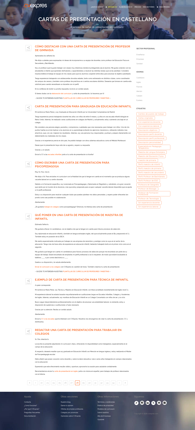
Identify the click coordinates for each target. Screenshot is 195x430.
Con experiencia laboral (148, 126)
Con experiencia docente (149, 122)
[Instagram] (142, 403)
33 (107, 383)
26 (65, 383)
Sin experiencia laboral (148, 207)
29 (83, 383)
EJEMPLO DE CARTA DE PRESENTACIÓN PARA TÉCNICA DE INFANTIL (81, 279)
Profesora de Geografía (148, 185)
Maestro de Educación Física (151, 156)
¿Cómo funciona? (30, 405)
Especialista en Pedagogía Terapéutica (149, 147)
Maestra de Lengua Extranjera (151, 152)
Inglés (138, 82)
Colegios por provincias (69, 412)
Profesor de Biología (147, 189)
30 (89, 383)
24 (53, 383)
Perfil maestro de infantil (149, 164)
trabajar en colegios (51, 207)
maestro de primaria (147, 160)
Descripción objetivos (147, 130)
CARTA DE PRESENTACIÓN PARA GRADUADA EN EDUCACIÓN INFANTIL (83, 106)
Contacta (27, 402)
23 (47, 383)
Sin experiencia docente (149, 203)
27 (71, 383)
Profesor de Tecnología (148, 199)
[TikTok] (137, 403)
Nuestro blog (66, 402)
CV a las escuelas (48, 319)
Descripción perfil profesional (151, 138)
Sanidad (139, 64)
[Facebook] (165, 403)
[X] (154, 403)
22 (42, 383)
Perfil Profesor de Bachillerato (151, 177)
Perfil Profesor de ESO (148, 181)
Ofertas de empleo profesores (72, 409)
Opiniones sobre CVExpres (71, 416)
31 (95, 383)
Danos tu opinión (67, 405)
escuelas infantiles (55, 154)
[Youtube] (159, 403)
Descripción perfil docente (150, 134)
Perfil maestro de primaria (149, 168)
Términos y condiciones (106, 402)
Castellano (140, 78)
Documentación (30, 416)
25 (59, 383)
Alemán (139, 91)
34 (113, 383)
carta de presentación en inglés (66, 371)
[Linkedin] (148, 403)
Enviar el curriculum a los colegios (47, 267)
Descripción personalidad (149, 142)
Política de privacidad (106, 405)
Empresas (140, 59)
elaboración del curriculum (62, 93)
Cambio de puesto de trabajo (151, 114)
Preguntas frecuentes (32, 412)
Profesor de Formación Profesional (148, 194)
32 (101, 383)
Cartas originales (145, 118)
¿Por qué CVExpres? (31, 409)
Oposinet (101, 419)
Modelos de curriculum (106, 409)
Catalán (139, 96)
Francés (139, 87)
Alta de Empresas (104, 416)
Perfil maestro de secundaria (151, 173)
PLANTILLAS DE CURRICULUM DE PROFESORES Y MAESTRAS (86, 98)
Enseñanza (140, 55)
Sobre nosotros (103, 412)
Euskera (139, 100)
